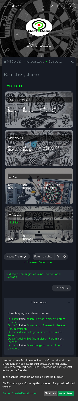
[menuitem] (16, 5)
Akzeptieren (66, 393)
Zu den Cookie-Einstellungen (20, 393)
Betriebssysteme (21, 74)
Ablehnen (50, 393)
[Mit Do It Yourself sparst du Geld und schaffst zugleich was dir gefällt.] (39, 27)
